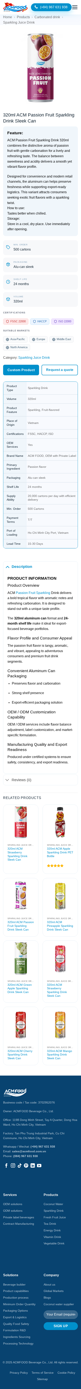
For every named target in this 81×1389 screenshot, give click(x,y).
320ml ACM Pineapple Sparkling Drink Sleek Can (60, 926)
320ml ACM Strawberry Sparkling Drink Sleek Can (17, 854)
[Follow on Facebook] (6, 1165)
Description (22, 567)
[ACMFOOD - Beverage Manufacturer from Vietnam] (15, 7)
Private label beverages (18, 1217)
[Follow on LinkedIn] (33, 1165)
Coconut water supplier (59, 1304)
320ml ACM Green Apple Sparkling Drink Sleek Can (19, 988)
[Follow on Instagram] (13, 1165)
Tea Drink (50, 1223)
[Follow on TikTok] (19, 1165)
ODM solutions (12, 1210)
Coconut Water (53, 1204)
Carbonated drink (47, 17)
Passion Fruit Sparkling (32, 593)
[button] (75, 7)
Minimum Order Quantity (19, 1304)
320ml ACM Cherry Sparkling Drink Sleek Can (19, 1055)
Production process (15, 1297)
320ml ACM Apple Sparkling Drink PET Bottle (60, 852)
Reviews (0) (21, 780)
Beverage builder (14, 1284)
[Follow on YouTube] (39, 1165)
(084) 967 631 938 (25, 1156)
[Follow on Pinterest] (26, 1165)
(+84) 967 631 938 (43, 1146)
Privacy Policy (19, 1372)
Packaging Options (15, 1310)
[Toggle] (7, 566)
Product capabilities (16, 1291)
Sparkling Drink (54, 1210)
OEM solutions (12, 1204)
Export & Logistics (15, 1317)
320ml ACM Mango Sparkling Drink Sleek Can (59, 1055)
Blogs (47, 1297)
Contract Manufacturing (18, 1223)
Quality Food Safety (16, 1323)
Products (23, 17)
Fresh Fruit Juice (55, 1217)
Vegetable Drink (54, 1243)
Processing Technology (18, 1343)
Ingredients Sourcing (16, 1337)
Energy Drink (52, 1230)
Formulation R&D (14, 1330)
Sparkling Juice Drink (19, 22)
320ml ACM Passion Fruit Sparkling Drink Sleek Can (20, 926)
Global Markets (54, 1291)
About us (49, 1284)
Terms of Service (43, 1372)
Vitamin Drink (52, 1237)
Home (7, 17)
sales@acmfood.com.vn (29, 1151)
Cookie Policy (66, 1372)
